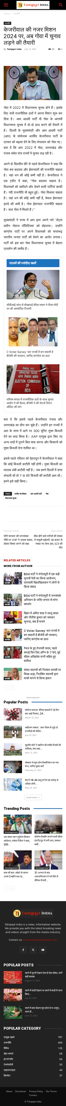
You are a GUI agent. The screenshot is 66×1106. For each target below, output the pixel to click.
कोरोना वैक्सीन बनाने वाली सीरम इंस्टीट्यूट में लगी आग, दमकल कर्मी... (48, 840)
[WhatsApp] (35, 57)
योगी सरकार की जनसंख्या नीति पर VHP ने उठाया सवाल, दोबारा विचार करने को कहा (18, 539)
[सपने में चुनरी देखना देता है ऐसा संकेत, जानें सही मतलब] (13, 977)
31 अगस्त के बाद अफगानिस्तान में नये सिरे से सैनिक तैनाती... (46, 876)
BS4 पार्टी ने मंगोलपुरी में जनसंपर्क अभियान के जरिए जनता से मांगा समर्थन (42, 600)
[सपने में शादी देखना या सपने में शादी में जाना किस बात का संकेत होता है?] (13, 995)
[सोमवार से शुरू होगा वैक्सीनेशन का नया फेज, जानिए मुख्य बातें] (13, 767)
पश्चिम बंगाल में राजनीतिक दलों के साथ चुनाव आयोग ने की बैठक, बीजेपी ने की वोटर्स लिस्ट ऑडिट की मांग (30, 403)
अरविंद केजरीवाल (20, 493)
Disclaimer (20, 1091)
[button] (6, 5)
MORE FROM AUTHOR (18, 566)
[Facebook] (19, 57)
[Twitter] (27, 57)
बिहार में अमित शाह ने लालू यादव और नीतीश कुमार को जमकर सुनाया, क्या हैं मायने (41, 617)
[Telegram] (44, 57)
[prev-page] (6, 687)
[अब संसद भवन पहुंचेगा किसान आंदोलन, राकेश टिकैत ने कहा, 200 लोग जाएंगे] (18, 824)
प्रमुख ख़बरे (8, 622)
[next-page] (12, 687)
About (9, 1091)
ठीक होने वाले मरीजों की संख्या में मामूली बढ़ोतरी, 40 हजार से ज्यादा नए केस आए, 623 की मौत (48, 541)
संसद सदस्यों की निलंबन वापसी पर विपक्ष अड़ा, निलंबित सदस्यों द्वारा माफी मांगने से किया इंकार (42, 674)
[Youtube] (43, 950)
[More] (53, 57)
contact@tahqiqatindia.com (40, 939)
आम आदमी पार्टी (36, 493)
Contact (33, 1095)
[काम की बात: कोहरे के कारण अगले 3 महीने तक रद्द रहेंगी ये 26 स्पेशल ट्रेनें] (18, 860)
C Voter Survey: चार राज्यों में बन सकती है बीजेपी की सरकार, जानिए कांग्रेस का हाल (30, 354)
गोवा (47, 493)
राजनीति (16, 13)
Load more (31, 797)
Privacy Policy (36, 1091)
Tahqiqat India (14, 49)
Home (7, 13)
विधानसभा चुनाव (10, 498)
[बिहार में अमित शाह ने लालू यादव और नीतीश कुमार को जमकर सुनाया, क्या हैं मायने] (13, 617)
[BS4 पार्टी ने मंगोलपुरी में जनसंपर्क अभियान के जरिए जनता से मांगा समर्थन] (13, 600)
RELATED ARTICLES (17, 560)
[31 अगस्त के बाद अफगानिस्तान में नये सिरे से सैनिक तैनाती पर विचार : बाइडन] (48, 860)
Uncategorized (11, 832)
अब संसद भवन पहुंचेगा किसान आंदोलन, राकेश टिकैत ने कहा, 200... (17, 840)
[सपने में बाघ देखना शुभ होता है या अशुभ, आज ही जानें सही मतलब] (13, 1012)
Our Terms (51, 1091)
